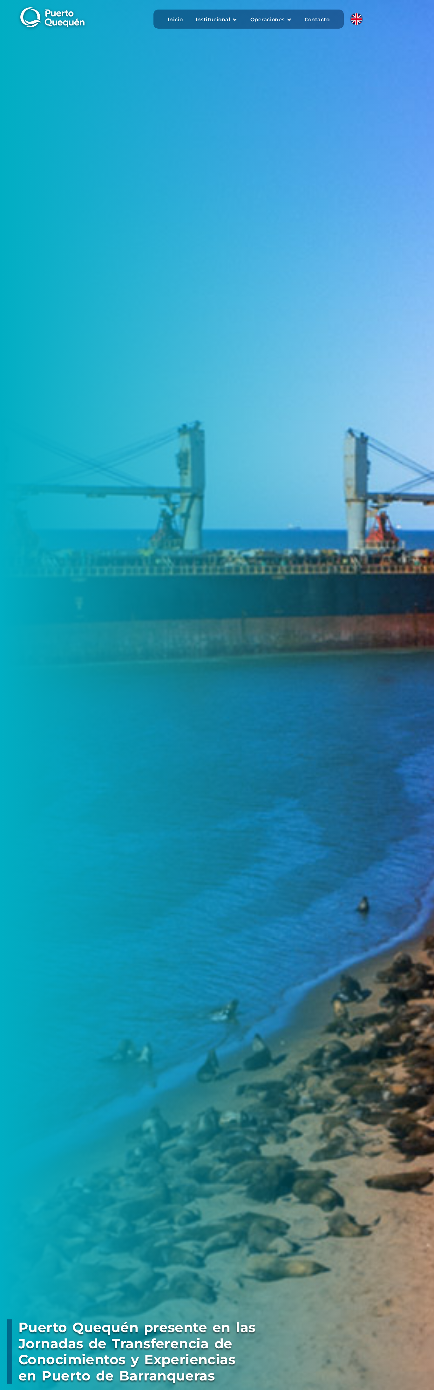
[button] (216, 20)
